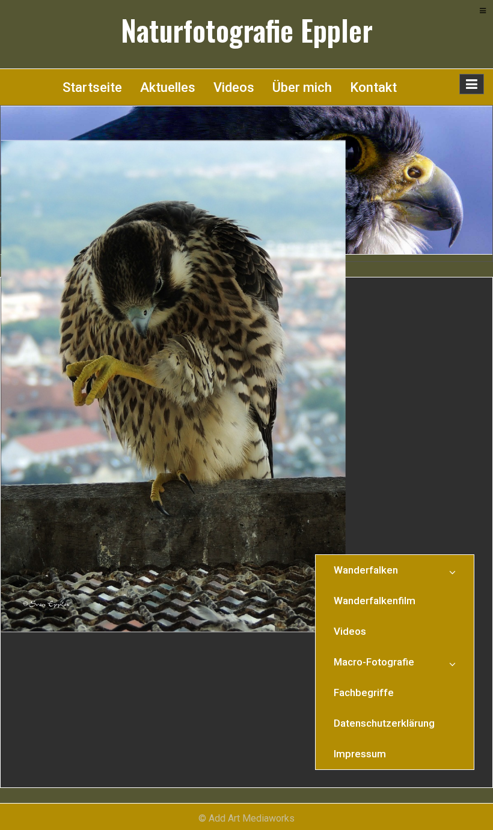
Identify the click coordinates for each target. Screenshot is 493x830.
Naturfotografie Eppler (247, 30)
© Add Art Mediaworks (246, 818)
